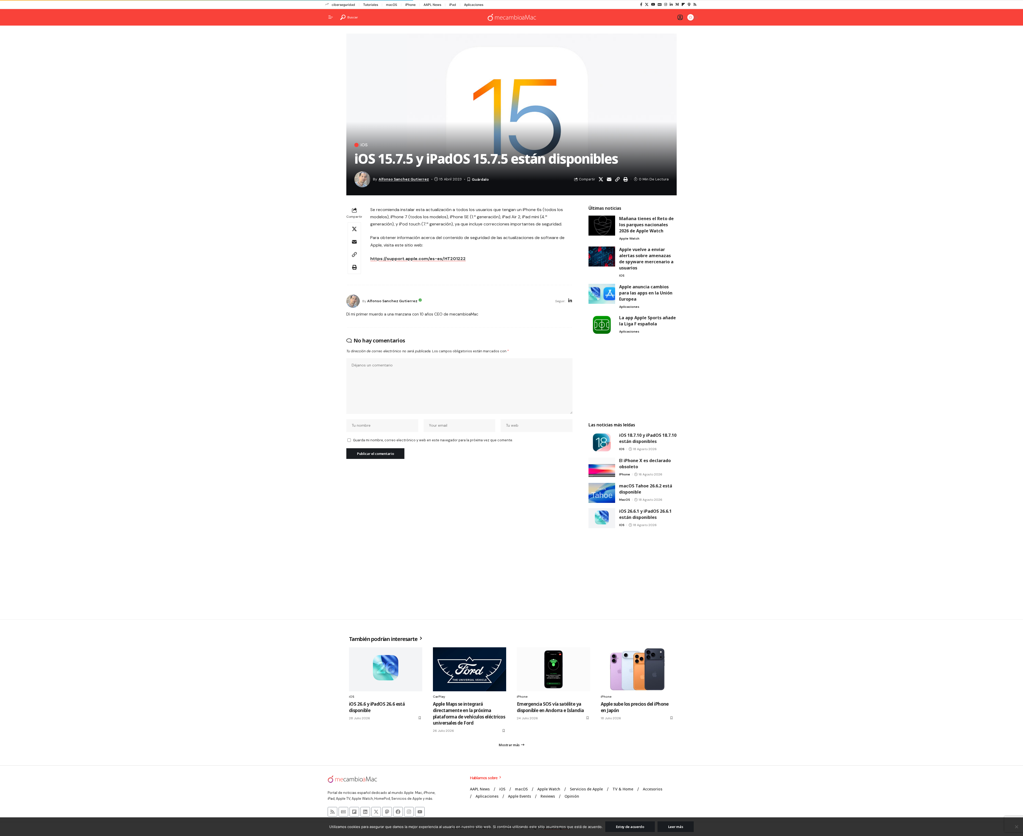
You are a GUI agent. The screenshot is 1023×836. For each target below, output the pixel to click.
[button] (349, 17)
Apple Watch (629, 238)
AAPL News (432, 5)
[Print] (625, 179)
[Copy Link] (617, 179)
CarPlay (439, 696)
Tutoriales (370, 5)
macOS (391, 5)
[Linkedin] (365, 812)
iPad (452, 5)
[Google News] (659, 4)
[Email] (609, 179)
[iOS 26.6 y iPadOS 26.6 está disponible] (385, 669)
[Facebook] (641, 4)
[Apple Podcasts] (689, 4)
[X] (647, 4)
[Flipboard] (683, 4)
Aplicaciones (473, 5)
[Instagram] (665, 4)
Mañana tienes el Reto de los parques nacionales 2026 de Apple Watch (646, 225)
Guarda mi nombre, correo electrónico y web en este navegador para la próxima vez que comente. (433, 440)
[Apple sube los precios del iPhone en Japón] (637, 669)
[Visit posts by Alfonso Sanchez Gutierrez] (353, 301)
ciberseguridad (343, 5)
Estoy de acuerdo (630, 826)
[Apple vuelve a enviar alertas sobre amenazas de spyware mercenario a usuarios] (601, 256)
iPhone (410, 5)
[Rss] (695, 4)
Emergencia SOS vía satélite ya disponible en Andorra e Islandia (550, 707)
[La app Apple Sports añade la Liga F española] (601, 325)
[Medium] (677, 4)
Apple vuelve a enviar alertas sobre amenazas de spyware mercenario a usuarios (646, 259)
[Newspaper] (343, 812)
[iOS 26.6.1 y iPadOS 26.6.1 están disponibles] (601, 518)
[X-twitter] (376, 812)
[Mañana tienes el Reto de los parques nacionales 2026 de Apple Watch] (601, 226)
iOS (364, 145)
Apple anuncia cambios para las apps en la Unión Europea (645, 293)
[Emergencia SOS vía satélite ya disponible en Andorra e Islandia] (553, 669)
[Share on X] (600, 179)
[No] (1016, 826)
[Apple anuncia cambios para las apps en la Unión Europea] (601, 294)
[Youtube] (420, 812)
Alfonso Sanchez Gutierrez (404, 179)
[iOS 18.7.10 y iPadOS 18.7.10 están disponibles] (601, 442)
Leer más (675, 826)
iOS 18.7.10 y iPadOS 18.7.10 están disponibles (647, 438)
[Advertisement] (632, 378)
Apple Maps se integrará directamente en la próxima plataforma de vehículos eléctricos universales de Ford (469, 713)
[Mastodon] (387, 812)
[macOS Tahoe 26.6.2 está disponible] (601, 493)
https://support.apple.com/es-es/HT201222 (418, 258)
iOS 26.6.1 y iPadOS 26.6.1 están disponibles (645, 514)
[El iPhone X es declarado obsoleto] (601, 468)
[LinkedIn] (671, 4)
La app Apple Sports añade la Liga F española (647, 321)
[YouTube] (653, 4)
